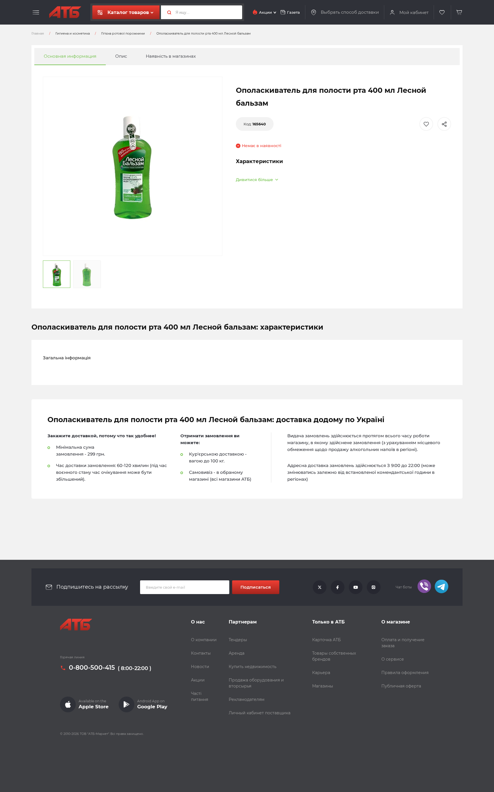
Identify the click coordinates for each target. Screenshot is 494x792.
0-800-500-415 (92, 667)
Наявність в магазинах (171, 56)
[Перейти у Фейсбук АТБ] (337, 587)
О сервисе (392, 659)
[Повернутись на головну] (65, 12)
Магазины (322, 686)
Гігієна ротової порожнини (123, 33)
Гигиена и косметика (72, 33)
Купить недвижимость (252, 666)
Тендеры (238, 639)
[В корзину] (459, 12)
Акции (198, 680)
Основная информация (70, 56)
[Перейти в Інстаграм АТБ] (374, 587)
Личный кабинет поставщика (259, 712)
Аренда (236, 653)
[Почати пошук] (167, 12)
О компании (204, 639)
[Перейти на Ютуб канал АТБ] (355, 587)
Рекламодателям (246, 699)
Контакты (201, 653)
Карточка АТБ (326, 639)
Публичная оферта (401, 686)
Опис (121, 56)
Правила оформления (405, 672)
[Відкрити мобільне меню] (35, 12)
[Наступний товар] (433, 377)
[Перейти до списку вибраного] (442, 12)
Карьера (321, 672)
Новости (200, 666)
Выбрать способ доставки (350, 12)
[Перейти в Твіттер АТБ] (319, 587)
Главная (37, 33)
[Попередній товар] (61, 377)
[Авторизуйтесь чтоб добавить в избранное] (426, 124)
